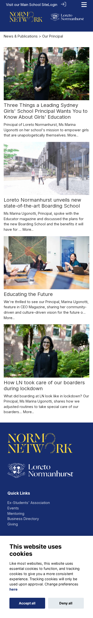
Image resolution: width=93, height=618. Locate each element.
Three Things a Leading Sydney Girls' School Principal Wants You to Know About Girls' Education (46, 111)
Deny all (65, 603)
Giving (12, 524)
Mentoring (15, 513)
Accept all (27, 603)
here (13, 589)
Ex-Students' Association (28, 503)
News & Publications (21, 36)
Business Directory (23, 519)
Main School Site (34, 4)
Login (52, 4)
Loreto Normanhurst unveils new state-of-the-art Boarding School (42, 203)
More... (72, 135)
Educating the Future (28, 294)
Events (13, 508)
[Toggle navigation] (84, 4)
